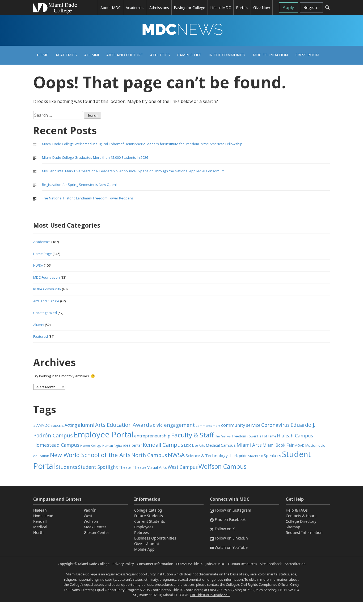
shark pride (238, 455)
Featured (40, 336)
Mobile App (144, 549)
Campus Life (189, 54)
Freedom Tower (244, 436)
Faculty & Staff (192, 434)
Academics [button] (135, 7)
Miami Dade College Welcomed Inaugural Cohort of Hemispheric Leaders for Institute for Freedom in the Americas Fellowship (142, 143)
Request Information (304, 532)
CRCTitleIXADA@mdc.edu (210, 594)
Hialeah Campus (295, 435)
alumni (86, 424)
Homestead (43, 515)
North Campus (149, 455)
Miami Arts (249, 445)
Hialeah (40, 510)
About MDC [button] (110, 7)
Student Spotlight (98, 467)
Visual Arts (157, 467)
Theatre (139, 467)
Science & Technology (206, 455)
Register (311, 7)
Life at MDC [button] (220, 7)
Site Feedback (271, 563)
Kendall (40, 521)
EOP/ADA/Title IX (189, 563)
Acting (71, 425)
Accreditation (295, 563)
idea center (132, 445)
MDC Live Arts (194, 445)
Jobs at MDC (215, 563)
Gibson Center (96, 532)
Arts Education (113, 424)
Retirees (141, 532)
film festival (222, 436)
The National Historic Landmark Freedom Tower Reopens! (88, 198)
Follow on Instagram (233, 510)
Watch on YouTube (231, 547)
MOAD (299, 445)
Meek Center (95, 526)
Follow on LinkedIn (231, 538)
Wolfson (91, 521)
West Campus (183, 467)
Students (66, 466)
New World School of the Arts (90, 455)
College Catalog (148, 510)
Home (42, 54)
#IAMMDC (41, 425)
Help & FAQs (297, 510)
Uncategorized (45, 312)
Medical (40, 526)
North (38, 532)
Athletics (160, 54)
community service (240, 425)
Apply (288, 7)
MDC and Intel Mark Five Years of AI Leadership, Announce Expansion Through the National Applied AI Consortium (133, 171)
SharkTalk (255, 456)
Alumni (91, 54)
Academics (66, 54)
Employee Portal (103, 434)
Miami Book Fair (278, 445)
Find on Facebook (230, 519)
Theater (125, 467)
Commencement (208, 426)
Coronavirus (275, 424)
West (88, 515)
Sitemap (293, 526)
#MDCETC (57, 426)
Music (310, 445)
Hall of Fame (266, 436)
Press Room (307, 54)
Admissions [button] (159, 7)
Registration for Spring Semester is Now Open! (79, 184)
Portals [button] (242, 7)
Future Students (148, 515)
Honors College (91, 446)
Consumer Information (155, 563)
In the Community (227, 54)
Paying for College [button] (189, 7)
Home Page (42, 253)
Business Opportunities (155, 538)
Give (138, 543)
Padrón (90, 510)
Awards (142, 424)
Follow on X (225, 528)
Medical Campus (221, 445)
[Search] (327, 7)
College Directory (301, 521)
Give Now (261, 7)
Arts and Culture (124, 54)
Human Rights (112, 446)
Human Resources (242, 563)
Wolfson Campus (223, 466)
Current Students (149, 521)
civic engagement (174, 424)
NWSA (38, 265)
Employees (143, 526)
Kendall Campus (163, 444)
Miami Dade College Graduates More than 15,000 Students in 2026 (95, 157)
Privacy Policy (123, 563)
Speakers (272, 455)
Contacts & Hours (301, 515)
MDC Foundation (270, 54)
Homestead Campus (56, 445)
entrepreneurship (152, 436)
